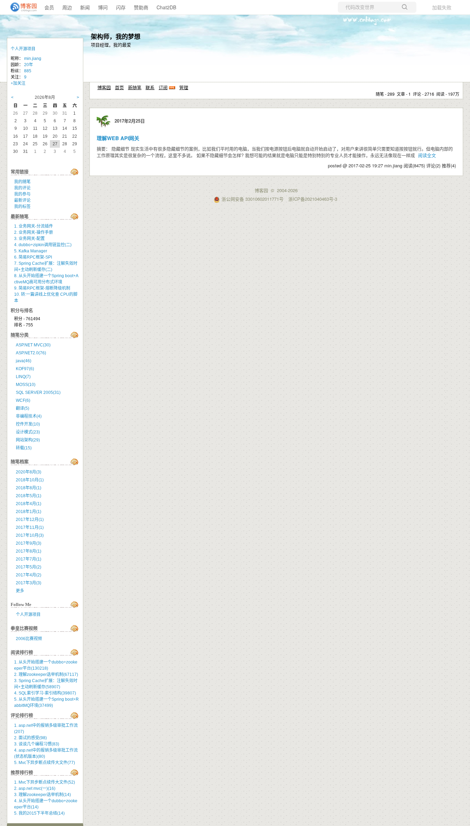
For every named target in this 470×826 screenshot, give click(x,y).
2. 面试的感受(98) (30, 737)
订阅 (163, 87)
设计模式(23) (28, 432)
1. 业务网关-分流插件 (33, 226)
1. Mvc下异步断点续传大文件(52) (44, 782)
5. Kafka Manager (30, 251)
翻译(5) (22, 408)
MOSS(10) (25, 384)
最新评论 (22, 200)
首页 (119, 87)
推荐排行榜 (22, 772)
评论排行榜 (22, 715)
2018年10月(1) (30, 480)
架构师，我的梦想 (115, 36)
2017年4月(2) (28, 575)
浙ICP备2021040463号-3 (312, 199)
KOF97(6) (25, 368)
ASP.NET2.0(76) (31, 353)
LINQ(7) (23, 376)
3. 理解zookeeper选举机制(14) (42, 794)
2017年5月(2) (28, 567)
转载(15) (24, 448)
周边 (67, 7)
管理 (183, 87)
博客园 (104, 87)
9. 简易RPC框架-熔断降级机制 (42, 288)
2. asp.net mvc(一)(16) (34, 788)
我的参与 (22, 194)
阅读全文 (427, 155)
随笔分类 (20, 334)
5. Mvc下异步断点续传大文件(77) (44, 762)
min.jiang (32, 58)
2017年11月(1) (30, 527)
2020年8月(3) (28, 472)
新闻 (85, 7)
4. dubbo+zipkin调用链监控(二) (43, 244)
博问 (103, 7)
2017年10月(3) (30, 535)
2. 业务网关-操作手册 (33, 232)
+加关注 (18, 83)
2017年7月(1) (28, 559)
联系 (150, 87)
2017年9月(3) (28, 543)
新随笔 (134, 87)
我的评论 (22, 188)
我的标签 (22, 206)
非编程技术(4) (29, 416)
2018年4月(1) (28, 503)
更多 (20, 590)
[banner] (20, 7)
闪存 (121, 7)
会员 (49, 7)
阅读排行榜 (22, 652)
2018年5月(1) (28, 495)
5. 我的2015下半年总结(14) (39, 813)
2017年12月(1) (30, 519)
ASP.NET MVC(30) (33, 345)
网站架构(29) (28, 440)
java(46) (23, 360)
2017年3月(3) (28, 583)
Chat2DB (166, 7)
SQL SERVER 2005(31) (38, 392)
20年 (28, 64)
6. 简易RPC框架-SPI (33, 257)
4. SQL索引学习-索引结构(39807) (45, 693)
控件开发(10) (28, 424)
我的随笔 (22, 181)
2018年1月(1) (28, 511)
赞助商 (141, 7)
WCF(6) (23, 400)
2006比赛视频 (29, 638)
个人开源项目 (23, 48)
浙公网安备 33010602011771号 (253, 199)
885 (27, 71)
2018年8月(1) (28, 487)
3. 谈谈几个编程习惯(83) (36, 744)
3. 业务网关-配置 (29, 238)
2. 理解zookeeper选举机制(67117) (46, 674)
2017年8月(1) (28, 551)
